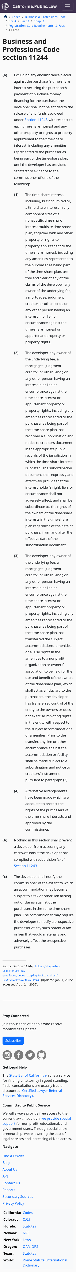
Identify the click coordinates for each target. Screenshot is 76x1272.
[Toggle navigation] (67, 6)
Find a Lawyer (13, 1156)
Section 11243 (36, 119)
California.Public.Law (34, 6)
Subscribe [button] (13, 1040)
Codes (16, 17)
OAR (26, 1246)
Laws (27, 1239)
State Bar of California (26, 1075)
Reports (9, 1189)
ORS (34, 1246)
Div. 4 (12, 21)
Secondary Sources (18, 1196)
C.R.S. (27, 1219)
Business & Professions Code (45, 17)
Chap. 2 (39, 21)
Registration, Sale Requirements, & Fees (36, 26)
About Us (10, 1169)
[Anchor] (32, 183)
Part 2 (25, 21)
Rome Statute (34, 1260)
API (5, 1176)
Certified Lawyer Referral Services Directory (32, 1093)
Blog (6, 1162)
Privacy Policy (13, 1203)
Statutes (29, 1226)
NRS (26, 1233)
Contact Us (11, 1183)
